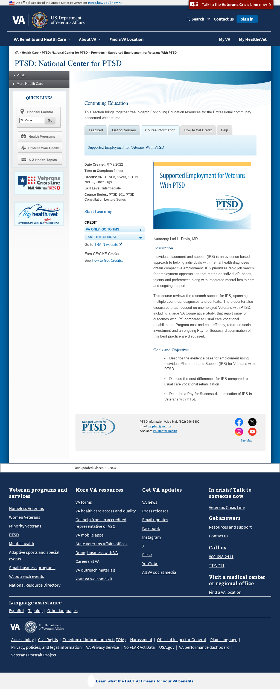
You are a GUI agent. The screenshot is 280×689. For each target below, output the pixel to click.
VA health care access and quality (105, 511)
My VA (224, 39)
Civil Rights (48, 639)
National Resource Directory (34, 585)
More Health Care (30, 84)
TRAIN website (106, 245)
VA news (149, 502)
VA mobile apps (89, 535)
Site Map (246, 440)
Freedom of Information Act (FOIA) (94, 639)
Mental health (21, 543)
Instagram (151, 537)
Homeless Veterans (26, 508)
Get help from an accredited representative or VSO (100, 523)
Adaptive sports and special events (34, 555)
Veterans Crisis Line (227, 507)
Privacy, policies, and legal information (46, 647)
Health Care (30, 52)
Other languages (62, 610)
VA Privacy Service (102, 647)
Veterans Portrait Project (33, 655)
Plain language (223, 639)
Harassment (141, 639)
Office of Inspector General (181, 639)
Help (224, 130)
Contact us (224, 19)
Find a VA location (225, 592)
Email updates (155, 519)
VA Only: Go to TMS (102, 229)
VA (17, 52)
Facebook (151, 528)
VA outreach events (26, 576)
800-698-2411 (221, 556)
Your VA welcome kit (93, 578)
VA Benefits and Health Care (40, 39)
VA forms (83, 502)
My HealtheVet (253, 39)
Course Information (160, 130)
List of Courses (124, 130)
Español (16, 610)
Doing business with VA (96, 552)
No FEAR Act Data (139, 647)
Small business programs (32, 567)
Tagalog (35, 610)
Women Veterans (24, 517)
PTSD (21, 75)
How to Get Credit (198, 130)
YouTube (150, 563)
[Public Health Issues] (40, 148)
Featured (96, 130)
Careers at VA (87, 561)
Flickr (147, 554)
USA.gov (166, 647)
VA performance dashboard (204, 647)
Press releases (155, 511)
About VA (87, 39)
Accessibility (22, 639)
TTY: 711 (216, 565)
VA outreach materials (95, 570)
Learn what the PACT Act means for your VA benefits (145, 681)
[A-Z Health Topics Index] (40, 160)
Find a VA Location (126, 39)
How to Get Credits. (107, 260)
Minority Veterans (25, 526)
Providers (98, 52)
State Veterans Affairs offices (101, 543)
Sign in (247, 19)
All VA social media (159, 572)
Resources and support (230, 527)
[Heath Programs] (40, 136)
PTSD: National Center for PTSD (65, 52)
